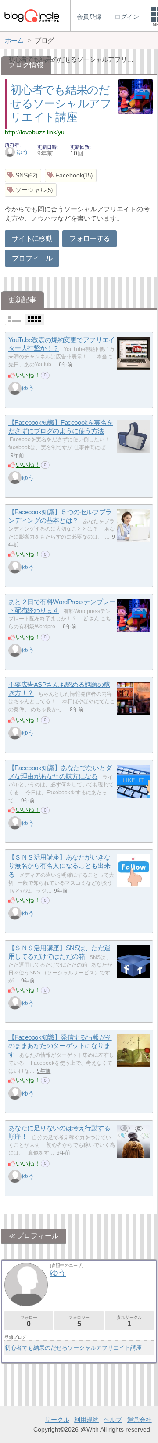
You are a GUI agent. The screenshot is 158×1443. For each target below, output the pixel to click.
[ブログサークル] (31, 15)
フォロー (28, 1321)
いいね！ (28, 375)
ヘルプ (113, 1419)
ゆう (22, 151)
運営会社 (139, 1419)
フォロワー (79, 1321)
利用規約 (86, 1419)
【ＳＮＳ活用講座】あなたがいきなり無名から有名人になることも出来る (59, 865)
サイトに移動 (32, 238)
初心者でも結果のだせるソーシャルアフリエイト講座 (60, 103)
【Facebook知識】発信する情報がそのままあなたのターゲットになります (60, 1045)
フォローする (89, 238)
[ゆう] (15, 388)
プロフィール (32, 258)
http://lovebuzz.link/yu (35, 132)
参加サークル (129, 1321)
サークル (57, 1419)
